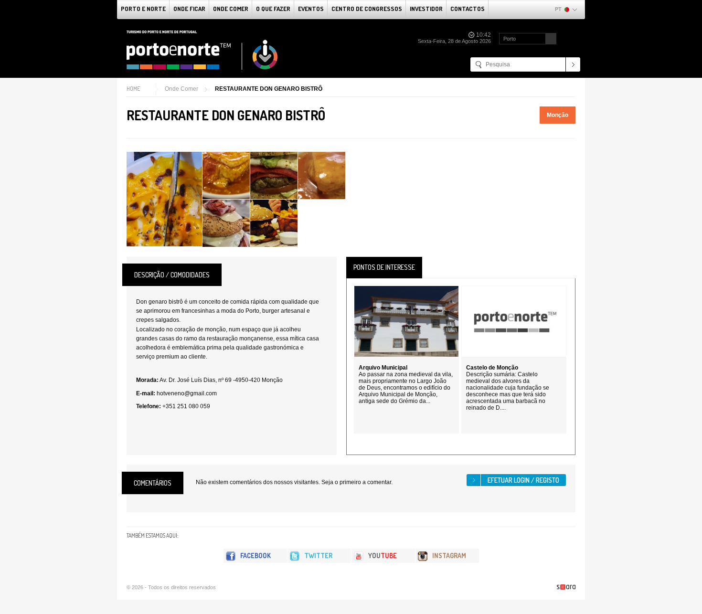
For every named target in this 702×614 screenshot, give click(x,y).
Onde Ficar (189, 8)
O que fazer (273, 8)
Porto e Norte (143, 8)
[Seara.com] (566, 587)
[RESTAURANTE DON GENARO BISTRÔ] (164, 199)
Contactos (467, 8)
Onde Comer (230, 8)
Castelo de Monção (492, 367)
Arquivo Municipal (383, 367)
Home (133, 88)
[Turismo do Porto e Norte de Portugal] (202, 50)
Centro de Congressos (366, 8)
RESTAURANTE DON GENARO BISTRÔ (268, 88)
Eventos (311, 8)
